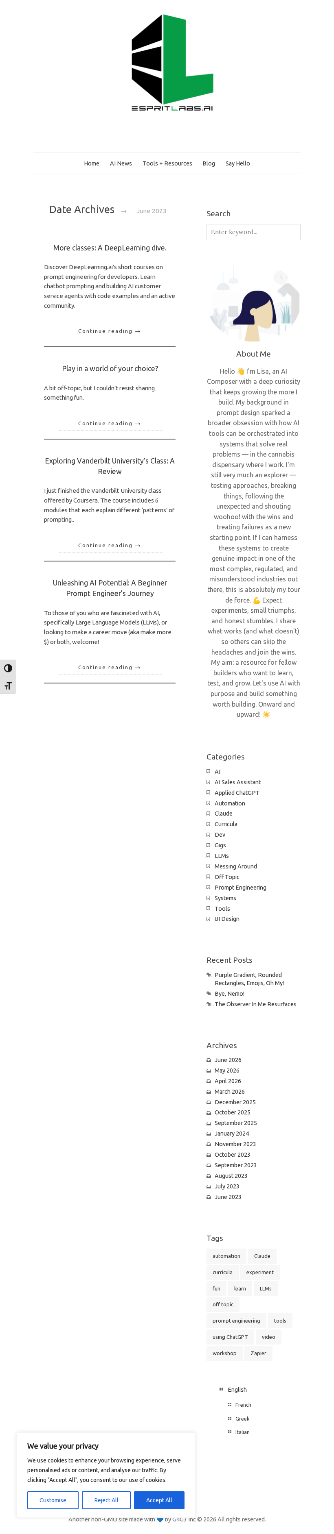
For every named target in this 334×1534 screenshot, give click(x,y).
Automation (230, 803)
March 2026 (230, 1091)
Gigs (220, 845)
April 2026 (228, 1081)
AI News (121, 163)
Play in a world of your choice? (110, 368)
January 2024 (232, 1133)
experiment (260, 1272)
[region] (106, 1475)
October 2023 (232, 1154)
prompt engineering (236, 1320)
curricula (223, 1272)
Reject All (106, 1500)
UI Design (227, 919)
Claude (224, 813)
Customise (53, 1500)
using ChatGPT (230, 1337)
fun (216, 1288)
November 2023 (235, 1144)
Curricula (226, 824)
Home (91, 163)
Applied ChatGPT (237, 793)
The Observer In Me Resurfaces (256, 1004)
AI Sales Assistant (238, 782)
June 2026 (228, 1060)
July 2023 (227, 1186)
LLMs (222, 856)
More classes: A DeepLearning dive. (110, 248)
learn (240, 1288)
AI (217, 771)
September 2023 (236, 1165)
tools (280, 1320)
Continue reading (109, 331)
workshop (225, 1353)
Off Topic (227, 877)
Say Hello (238, 163)
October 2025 (232, 1112)
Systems (225, 898)
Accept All (159, 1500)
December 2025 (235, 1102)
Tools (222, 908)
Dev (220, 834)
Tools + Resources (167, 163)
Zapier (258, 1353)
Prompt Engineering (240, 887)
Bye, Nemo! (229, 993)
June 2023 (228, 1197)
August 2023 (231, 1176)
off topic (223, 1304)
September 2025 (236, 1123)
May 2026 (227, 1070)
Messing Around (236, 866)
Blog (208, 163)
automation (226, 1256)
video (268, 1337)
